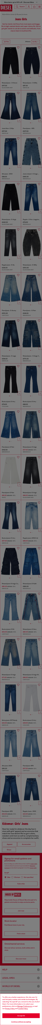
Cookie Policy (23, 1008)
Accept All (21, 1016)
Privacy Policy (10, 1008)
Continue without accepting (21, 1022)
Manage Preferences (24, 1006)
